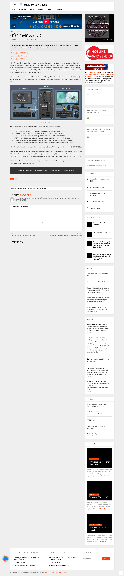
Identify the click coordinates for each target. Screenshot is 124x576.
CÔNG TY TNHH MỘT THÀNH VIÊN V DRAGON (55, 572)
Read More (107, 476)
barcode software (90, 74)
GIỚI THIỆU (22, 9)
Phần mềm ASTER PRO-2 (19, 53)
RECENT (90, 268)
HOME (13, 9)
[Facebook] (104, 4)
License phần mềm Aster (19, 56)
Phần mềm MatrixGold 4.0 (101, 232)
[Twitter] (87, 563)
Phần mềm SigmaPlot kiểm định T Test (23, 235)
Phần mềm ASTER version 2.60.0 (22, 59)
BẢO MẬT (50, 9)
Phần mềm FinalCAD (95, 524)
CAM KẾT (41, 9)
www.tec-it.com (95, 72)
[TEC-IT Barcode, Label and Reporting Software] (96, 69)
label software (101, 74)
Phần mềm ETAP (94, 459)
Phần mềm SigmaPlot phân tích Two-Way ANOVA (65, 235)
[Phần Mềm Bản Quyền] (32, 4)
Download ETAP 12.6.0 (98, 497)
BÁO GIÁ (59, 9)
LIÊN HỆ (32, 9)
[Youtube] (101, 4)
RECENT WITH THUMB (94, 217)
